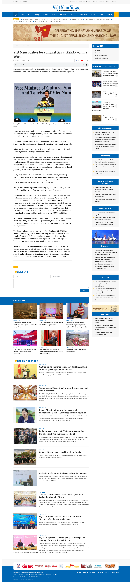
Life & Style (63, 15)
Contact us (100, 572)
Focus (16, 19)
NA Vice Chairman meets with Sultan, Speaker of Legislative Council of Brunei (61, 495)
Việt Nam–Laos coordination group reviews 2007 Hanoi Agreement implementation (103, 106)
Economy (36, 15)
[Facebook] (76, 60)
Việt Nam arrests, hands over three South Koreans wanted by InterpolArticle (110, 73)
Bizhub (95, 2)
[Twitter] (79, 60)
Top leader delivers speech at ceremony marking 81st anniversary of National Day (51, 351)
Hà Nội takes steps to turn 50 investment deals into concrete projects (104, 189)
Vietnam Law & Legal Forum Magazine (80, 2)
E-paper (98, 46)
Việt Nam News (66, 8)
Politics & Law (25, 15)
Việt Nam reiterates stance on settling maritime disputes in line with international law (105, 291)
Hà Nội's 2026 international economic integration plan (106, 195)
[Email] (88, 60)
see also (20, 300)
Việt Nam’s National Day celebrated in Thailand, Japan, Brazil (51, 324)
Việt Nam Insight (17, 21)
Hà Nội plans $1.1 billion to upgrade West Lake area (105, 173)
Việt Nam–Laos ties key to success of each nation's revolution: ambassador (24, 351)
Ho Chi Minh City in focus (103, 19)
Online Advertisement (101, 58)
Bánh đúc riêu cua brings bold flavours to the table (103, 333)
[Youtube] (82, 60)
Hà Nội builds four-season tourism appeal (105, 214)
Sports (73, 15)
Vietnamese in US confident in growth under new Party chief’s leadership (64, 389)
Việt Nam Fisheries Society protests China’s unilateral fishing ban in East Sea (105, 298)
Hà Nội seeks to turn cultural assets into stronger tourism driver (105, 218)
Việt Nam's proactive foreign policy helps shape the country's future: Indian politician (62, 539)
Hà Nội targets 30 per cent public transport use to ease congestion (104, 223)
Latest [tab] (97, 66)
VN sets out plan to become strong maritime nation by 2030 (104, 133)
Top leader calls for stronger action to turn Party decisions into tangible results (106, 146)
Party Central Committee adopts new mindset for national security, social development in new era (105, 139)
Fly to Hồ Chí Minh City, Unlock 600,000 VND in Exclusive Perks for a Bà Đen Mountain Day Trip (106, 252)
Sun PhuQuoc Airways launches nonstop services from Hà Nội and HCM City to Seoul (104, 266)
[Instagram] (85, 60)
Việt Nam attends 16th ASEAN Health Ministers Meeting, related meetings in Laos (60, 517)
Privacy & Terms (110, 572)
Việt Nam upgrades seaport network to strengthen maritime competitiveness (105, 284)
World (101, 15)
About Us (108, 2)
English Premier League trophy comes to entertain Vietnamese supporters (110, 83)
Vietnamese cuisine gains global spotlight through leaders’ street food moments (105, 327)
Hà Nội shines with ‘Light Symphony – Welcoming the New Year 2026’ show (105, 167)
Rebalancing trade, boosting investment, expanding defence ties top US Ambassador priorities (77, 325)
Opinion (93, 15)
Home (16, 46)
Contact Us (115, 2)
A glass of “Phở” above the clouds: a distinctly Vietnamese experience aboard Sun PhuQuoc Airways (105, 259)
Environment (83, 15)
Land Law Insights (77, 19)
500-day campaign (41, 21)
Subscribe (98, 53)
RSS (117, 572)
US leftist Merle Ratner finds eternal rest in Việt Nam (63, 473)
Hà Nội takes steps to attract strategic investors (105, 200)
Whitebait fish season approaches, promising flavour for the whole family (104, 320)
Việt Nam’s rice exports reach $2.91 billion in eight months (110, 94)
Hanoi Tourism (89, 19)
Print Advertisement (101, 55)
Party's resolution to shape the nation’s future (76, 350)
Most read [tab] (111, 66)
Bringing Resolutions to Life (30, 19)
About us (92, 572)
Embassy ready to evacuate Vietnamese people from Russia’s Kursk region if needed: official (62, 432)
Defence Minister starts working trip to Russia (60, 452)
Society (54, 15)
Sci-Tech (45, 15)
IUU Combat (29, 21)
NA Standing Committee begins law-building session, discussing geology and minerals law (63, 368)
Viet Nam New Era (45, 19)
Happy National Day (55, 21)
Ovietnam (101, 2)
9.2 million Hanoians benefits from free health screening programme (105, 161)
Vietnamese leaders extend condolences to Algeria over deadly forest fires (24, 325)
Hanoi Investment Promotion (61, 19)
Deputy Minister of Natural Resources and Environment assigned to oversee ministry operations (63, 411)
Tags (15, 267)
